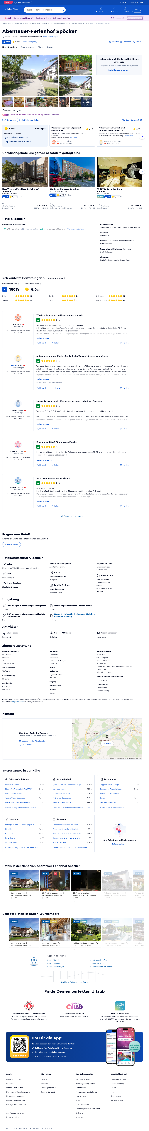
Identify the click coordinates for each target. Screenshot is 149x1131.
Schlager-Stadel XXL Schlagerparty (19, 825)
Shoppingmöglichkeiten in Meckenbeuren (70, 848)
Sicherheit (80, 1113)
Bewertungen (27, 47)
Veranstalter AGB (83, 1079)
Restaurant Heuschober (109, 794)
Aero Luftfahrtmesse (13, 794)
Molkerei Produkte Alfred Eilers (65, 825)
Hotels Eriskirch (53, 960)
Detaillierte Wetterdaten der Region (74, 982)
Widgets (44, 1084)
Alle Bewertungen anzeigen (71, 516)
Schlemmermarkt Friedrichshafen (66, 838)
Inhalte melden (12, 1117)
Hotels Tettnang (53, 963)
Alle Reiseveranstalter (15, 1113)
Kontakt (121, 2)
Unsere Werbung (118, 1084)
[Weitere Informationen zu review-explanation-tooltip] (36, 42)
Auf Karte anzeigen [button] (51, 37)
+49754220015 (27, 745)
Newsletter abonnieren (15, 1096)
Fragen (50, 47)
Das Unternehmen (118, 1079)
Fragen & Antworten (14, 1088)
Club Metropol (11, 842)
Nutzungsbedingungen (85, 1084)
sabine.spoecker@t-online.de (33, 741)
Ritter (102, 798)
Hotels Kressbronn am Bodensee (101, 967)
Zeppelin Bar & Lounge (109, 785)
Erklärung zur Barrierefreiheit (88, 1109)
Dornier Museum (12, 785)
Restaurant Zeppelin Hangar (111, 789)
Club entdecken (117, 18)
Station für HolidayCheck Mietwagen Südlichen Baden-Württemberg (74, 615)
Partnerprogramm (48, 1088)
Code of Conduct (48, 1092)
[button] (30, 75)
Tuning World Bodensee (15, 798)
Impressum (80, 1117)
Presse (113, 1088)
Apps (8, 1109)
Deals (7, 2)
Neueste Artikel (117, 1100)
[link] (101, 10)
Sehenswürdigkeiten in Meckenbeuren (20, 808)
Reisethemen (116, 1096)
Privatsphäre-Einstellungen (87, 1092)
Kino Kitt (8, 829)
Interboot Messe (59, 789)
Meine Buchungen (13, 1079)
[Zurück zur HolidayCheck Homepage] (12, 10)
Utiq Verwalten (82, 1096)
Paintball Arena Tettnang (63, 802)
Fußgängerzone (59, 842)
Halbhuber (9, 833)
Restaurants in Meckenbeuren (112, 808)
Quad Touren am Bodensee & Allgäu (67, 785)
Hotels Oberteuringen (55, 967)
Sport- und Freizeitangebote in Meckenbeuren (71, 808)
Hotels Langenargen (97, 963)
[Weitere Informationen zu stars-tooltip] (26, 893)
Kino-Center (10, 838)
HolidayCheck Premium (16, 1105)
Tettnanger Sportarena (62, 798)
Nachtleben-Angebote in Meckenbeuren (21, 848)
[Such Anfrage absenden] (63, 10)
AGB (78, 1100)
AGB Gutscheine (82, 1105)
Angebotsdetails (18, 701)
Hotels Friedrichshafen (98, 960)
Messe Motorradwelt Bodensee (17, 802)
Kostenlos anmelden (134, 18)
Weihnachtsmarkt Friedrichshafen (67, 833)
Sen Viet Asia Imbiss (108, 802)
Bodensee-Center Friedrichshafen (66, 829)
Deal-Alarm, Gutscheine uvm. (18, 1092)
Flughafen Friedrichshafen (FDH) (18, 789)
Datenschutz (81, 1088)
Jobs (112, 1092)
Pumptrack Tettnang (61, 794)
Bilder (41, 47)
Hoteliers (44, 1079)
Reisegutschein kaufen (15, 1100)
